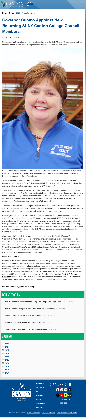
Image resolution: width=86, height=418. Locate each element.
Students (40, 387)
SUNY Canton (15, 261)
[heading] (13, 4)
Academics (40, 395)
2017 (7, 373)
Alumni (38, 399)
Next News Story (27, 287)
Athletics (40, 407)
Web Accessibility (33, 413)
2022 (7, 357)
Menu (82, 3)
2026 (7, 344)
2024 (7, 350)
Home (4, 13)
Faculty (39, 391)
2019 (7, 366)
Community (40, 403)
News (11, 13)
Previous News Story (10, 287)
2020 (7, 363)
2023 (7, 353)
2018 (7, 370)
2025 (7, 347)
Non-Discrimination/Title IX (67, 413)
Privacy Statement (48, 413)
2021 (7, 360)
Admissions (40, 383)
